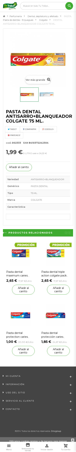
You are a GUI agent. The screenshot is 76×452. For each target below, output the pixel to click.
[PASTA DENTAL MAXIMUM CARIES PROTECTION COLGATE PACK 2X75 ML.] (20, 254)
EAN (25, 142)
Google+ (49, 129)
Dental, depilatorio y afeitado (43, 16)
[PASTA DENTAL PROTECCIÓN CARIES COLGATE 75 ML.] (55, 315)
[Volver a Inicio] (4, 16)
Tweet (13, 129)
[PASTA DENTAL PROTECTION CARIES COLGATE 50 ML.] (20, 315)
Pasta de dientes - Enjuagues (18, 20)
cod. (8, 142)
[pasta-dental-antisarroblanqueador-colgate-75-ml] (29, 95)
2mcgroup (56, 431)
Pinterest (15, 135)
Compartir (30, 129)
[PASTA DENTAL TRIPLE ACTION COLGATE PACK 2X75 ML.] (55, 254)
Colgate (43, 20)
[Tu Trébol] (10, 6)
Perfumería (16, 16)
